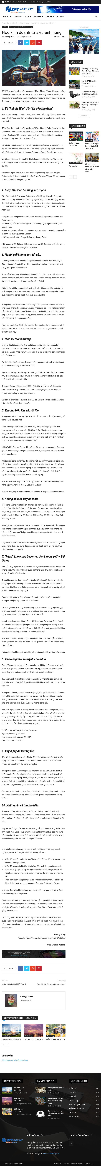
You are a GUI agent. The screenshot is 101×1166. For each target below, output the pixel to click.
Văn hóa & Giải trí (76, 163)
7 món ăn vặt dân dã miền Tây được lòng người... (55, 1101)
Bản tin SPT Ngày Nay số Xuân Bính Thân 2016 (91, 146)
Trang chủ (5, 23)
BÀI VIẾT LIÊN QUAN (13, 1018)
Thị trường (6, 1036)
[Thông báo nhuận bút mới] (41, 1090)
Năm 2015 (89, 140)
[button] (96, 16)
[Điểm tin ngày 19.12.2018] (33, 1030)
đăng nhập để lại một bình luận (15, 1060)
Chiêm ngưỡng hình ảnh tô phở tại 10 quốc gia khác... (90, 105)
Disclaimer (57, 1163)
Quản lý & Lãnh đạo (26, 27)
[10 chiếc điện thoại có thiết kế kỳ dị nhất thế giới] (74, 94)
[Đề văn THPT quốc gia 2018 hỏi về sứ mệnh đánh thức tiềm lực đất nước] (92, 157)
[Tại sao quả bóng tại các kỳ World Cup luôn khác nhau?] (41, 1113)
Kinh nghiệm (24, 23)
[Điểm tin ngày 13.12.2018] (55, 1030)
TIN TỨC (6, 17)
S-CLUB (26, 17)
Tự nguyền (73, 166)
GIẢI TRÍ (49, 17)
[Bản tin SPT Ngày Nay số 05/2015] (74, 84)
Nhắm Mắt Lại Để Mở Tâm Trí (14, 984)
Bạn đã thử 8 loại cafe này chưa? (51, 984)
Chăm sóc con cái (92, 161)
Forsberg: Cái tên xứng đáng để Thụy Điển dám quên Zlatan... (90, 71)
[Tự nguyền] (76, 158)
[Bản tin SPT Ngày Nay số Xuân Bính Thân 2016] (92, 137)
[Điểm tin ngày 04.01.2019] (11, 1030)
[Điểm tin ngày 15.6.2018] (76, 136)
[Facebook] (97, 2)
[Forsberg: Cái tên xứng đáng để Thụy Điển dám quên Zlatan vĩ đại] (74, 71)
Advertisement (76, 1163)
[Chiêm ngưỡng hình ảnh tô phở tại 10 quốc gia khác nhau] (74, 104)
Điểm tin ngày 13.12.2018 (55, 1039)
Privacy (66, 1163)
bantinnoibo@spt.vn (51, 1153)
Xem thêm (83, 116)
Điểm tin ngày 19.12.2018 (33, 1039)
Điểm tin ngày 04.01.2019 (11, 1039)
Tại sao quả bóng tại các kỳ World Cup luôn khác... (56, 1113)
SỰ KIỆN (17, 17)
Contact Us (89, 1163)
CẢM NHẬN (37, 17)
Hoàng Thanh (10, 37)
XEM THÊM (31, 1018)
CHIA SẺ (59, 17)
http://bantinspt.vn (25, 1000)
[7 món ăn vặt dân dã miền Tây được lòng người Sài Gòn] (41, 1101)
